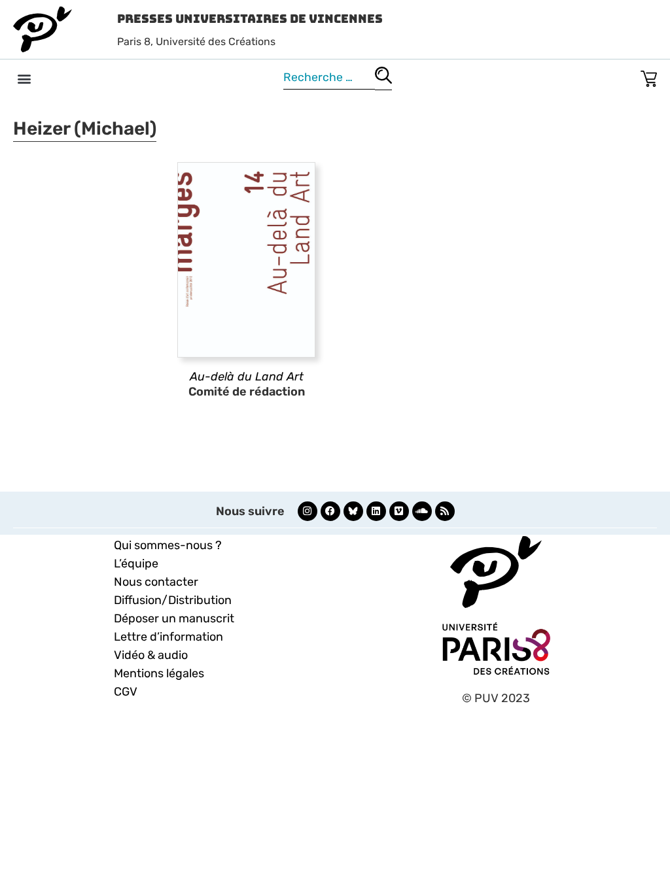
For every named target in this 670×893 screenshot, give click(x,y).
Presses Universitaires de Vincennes (250, 18)
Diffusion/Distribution (173, 600)
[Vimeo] (399, 511)
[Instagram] (307, 511)
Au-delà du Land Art (247, 376)
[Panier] (649, 76)
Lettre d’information (168, 637)
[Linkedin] (376, 511)
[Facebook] (330, 511)
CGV (125, 691)
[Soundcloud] (422, 511)
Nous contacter (156, 582)
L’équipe (136, 563)
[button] (24, 78)
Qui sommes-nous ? (168, 545)
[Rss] (445, 511)
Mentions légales (159, 673)
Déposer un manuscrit (174, 618)
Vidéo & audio (151, 655)
